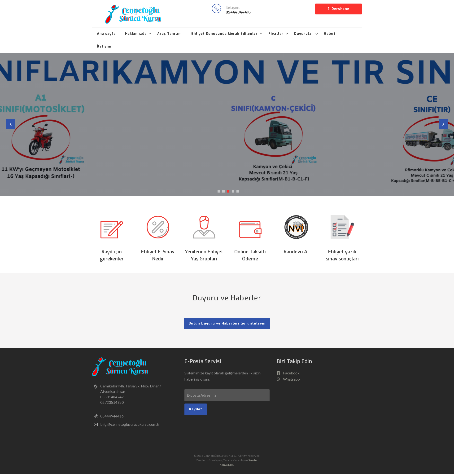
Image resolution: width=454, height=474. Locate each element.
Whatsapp (291, 379)
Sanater (253, 460)
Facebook (291, 373)
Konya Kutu (227, 464)
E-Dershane (338, 9)
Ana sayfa (106, 33)
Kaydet (195, 409)
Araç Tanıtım (169, 33)
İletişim (104, 46)
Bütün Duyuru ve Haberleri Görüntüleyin (227, 323)
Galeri (329, 33)
